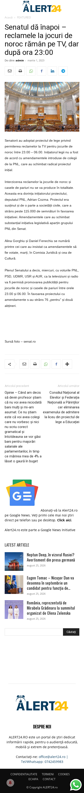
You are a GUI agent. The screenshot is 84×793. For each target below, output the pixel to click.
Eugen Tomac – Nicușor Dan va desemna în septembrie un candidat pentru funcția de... (50, 583)
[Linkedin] (52, 71)
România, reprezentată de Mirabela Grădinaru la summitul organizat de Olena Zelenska (51, 608)
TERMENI (48, 774)
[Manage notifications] (10, 782)
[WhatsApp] (30, 71)
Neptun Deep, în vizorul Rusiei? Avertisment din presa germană (51, 557)
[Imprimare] (20, 71)
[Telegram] (63, 71)
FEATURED (24, 17)
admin (20, 60)
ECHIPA (33, 779)
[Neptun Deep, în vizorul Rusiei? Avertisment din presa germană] (14, 561)
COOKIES (64, 774)
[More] (67, 364)
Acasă (9, 17)
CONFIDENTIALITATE (23, 774)
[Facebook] (41, 71)
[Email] (9, 71)
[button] (7, 6)
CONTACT (49, 779)
